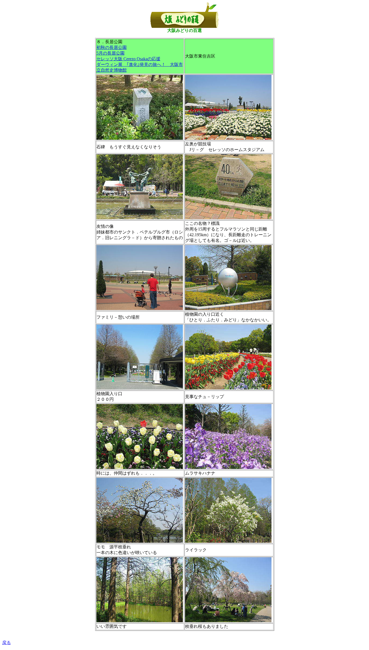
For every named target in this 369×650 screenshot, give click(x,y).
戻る (6, 642)
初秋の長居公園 (111, 47)
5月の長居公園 (110, 53)
